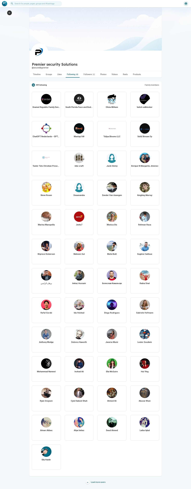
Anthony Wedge (46, 342)
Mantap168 (79, 136)
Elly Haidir (46, 460)
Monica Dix (112, 225)
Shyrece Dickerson (46, 254)
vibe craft (79, 166)
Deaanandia (79, 195)
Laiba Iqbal (145, 430)
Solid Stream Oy (144, 136)
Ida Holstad (79, 313)
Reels (125, 74)
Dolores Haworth (79, 342)
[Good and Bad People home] (4, 3)
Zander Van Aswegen (112, 195)
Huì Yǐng (145, 371)
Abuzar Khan (145, 401)
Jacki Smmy (111, 166)
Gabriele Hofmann (144, 313)
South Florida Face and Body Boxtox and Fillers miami (79, 107)
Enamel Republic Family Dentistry (46, 107)
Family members (152, 85)
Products (137, 74)
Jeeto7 (79, 225)
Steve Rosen (46, 195)
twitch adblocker (144, 107)
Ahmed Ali (112, 401)
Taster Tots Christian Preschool (46, 166)
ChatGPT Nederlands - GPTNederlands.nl (46, 136)
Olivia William (112, 107)
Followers (89, 74)
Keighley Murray (144, 195)
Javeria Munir (112, 342)
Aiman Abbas (46, 430)
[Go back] (9, 13)
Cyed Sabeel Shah (79, 401)
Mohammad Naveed (46, 371)
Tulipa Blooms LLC (111, 136)
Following (72, 74)
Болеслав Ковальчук (112, 283)
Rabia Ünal (145, 283)
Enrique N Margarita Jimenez (144, 166)
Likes (59, 74)
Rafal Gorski (46, 313)
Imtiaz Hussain (79, 283)
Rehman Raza (144, 225)
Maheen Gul (79, 254)
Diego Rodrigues (112, 313)
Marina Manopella (46, 225)
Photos (103, 74)
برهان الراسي (46, 283)
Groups (49, 74)
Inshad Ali (79, 371)
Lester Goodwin (144, 342)
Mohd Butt (112, 254)
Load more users (98, 482)
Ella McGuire (112, 371)
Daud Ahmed (112, 430)
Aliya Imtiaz (79, 430)
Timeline (37, 74)
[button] (185, 3)
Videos (115, 74)
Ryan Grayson (46, 401)
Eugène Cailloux (144, 254)
